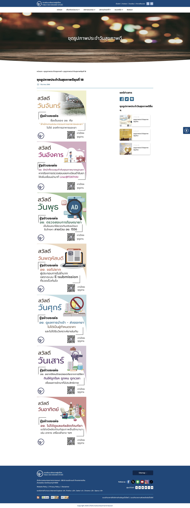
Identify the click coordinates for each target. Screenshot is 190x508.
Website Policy (42, 486)
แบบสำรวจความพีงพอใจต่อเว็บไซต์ (142, 497)
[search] (148, 3)
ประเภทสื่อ (118, 9)
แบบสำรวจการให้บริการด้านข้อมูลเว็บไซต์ (115, 497)
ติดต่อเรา (124, 4)
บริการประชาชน (89, 9)
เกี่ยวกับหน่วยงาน (72, 9)
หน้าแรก (59, 9)
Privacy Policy (54, 486)
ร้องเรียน (131, 4)
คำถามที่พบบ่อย (140, 4)
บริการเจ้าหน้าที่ (104, 9)
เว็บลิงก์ (118, 4)
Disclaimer (65, 486)
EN (152, 3)
